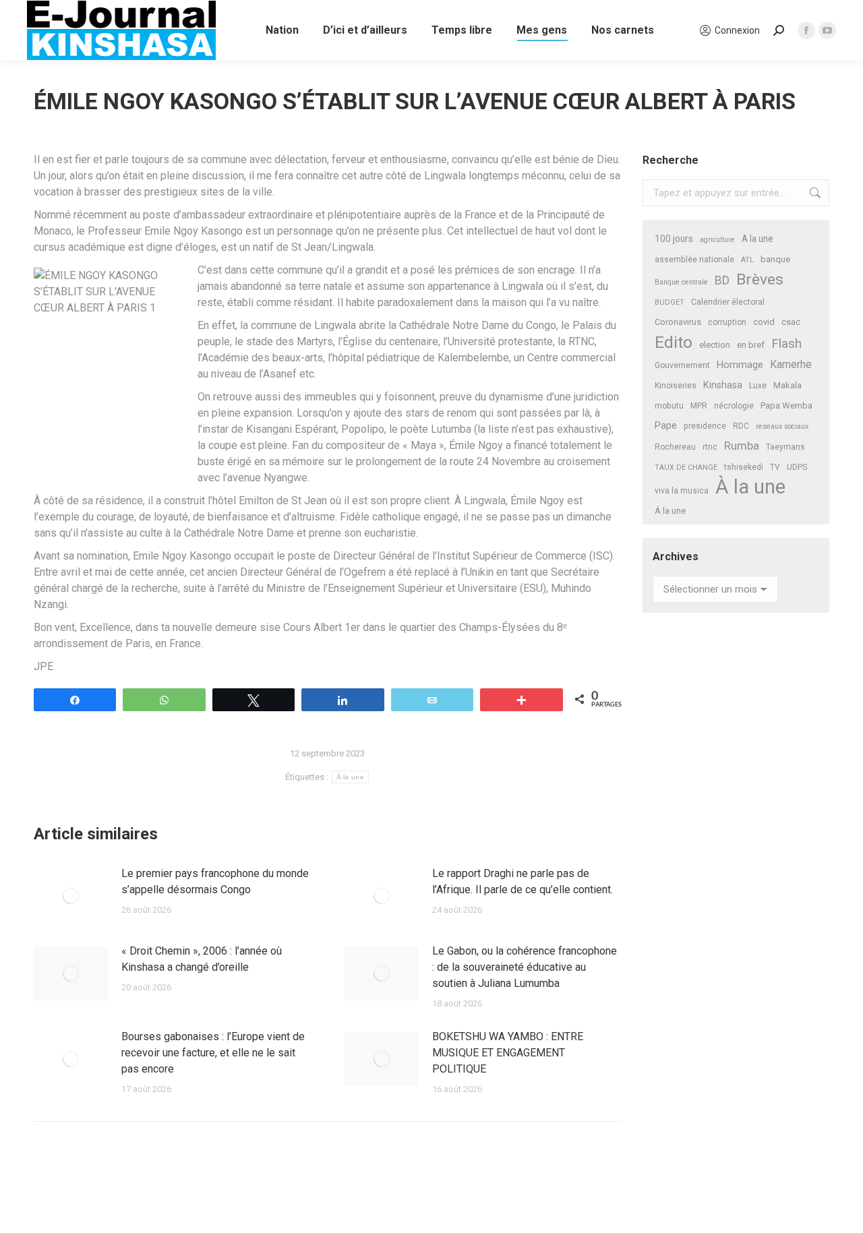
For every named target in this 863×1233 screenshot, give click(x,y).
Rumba (741, 446)
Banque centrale (681, 282)
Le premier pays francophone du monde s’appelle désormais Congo (215, 881)
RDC (741, 426)
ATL (747, 259)
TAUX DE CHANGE (686, 467)
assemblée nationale (694, 259)
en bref (751, 345)
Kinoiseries (675, 385)
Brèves (759, 279)
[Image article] (71, 896)
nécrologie (734, 406)
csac (790, 322)
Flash (786, 343)
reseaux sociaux (782, 426)
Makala (787, 385)
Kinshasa (722, 385)
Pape (666, 425)
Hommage (740, 365)
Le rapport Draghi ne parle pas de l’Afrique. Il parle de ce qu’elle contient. (522, 881)
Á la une (670, 511)
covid (764, 322)
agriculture (717, 239)
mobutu (669, 406)
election (714, 345)
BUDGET (669, 302)
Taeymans (785, 447)
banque (775, 259)
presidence (705, 426)
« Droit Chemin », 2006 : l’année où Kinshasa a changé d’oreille (201, 958)
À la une (350, 777)
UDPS (797, 467)
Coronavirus (678, 322)
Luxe (758, 385)
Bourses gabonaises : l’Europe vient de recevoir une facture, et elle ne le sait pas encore (213, 1052)
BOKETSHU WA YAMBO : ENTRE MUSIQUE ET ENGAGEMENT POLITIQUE (507, 1052)
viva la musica (682, 490)
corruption (727, 322)
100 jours (674, 238)
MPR (698, 406)
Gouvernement (682, 365)
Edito (673, 342)
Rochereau (675, 447)
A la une (757, 238)
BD (722, 280)
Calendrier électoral (728, 302)
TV (775, 467)
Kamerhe (791, 364)
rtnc (710, 447)
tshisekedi (743, 467)
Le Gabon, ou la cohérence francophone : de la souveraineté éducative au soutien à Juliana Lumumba (524, 967)
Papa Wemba (786, 405)
